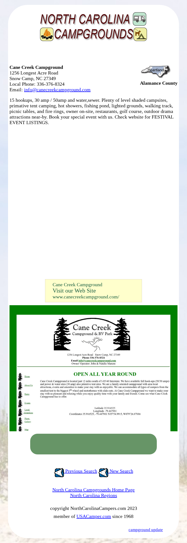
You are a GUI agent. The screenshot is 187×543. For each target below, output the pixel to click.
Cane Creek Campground (77, 284)
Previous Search (80, 471)
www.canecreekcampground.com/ (86, 296)
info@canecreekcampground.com (57, 89)
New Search (120, 471)
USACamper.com (93, 516)
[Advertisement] (66, 54)
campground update (146, 529)
